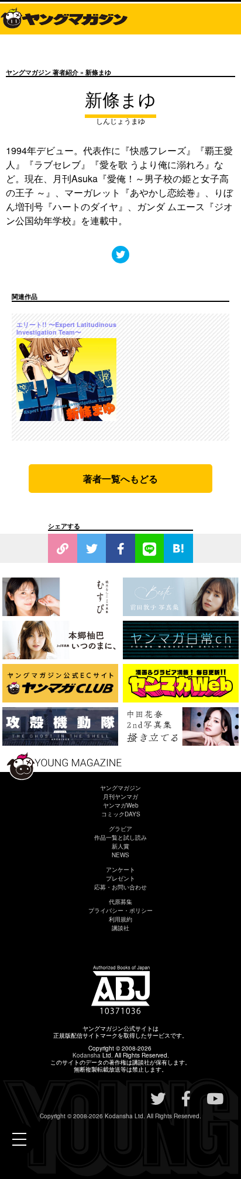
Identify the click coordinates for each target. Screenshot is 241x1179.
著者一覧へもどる (120, 478)
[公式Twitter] (120, 254)
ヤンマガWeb (121, 805)
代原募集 (120, 902)
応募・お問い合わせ (120, 887)
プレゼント (120, 878)
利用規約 (120, 919)
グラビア (120, 829)
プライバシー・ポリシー (120, 910)
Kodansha (87, 1055)
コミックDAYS (120, 814)
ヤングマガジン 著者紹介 (42, 72)
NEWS (120, 855)
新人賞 (120, 846)
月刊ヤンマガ (120, 796)
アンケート (120, 869)
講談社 (120, 928)
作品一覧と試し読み (120, 837)
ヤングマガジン (120, 788)
